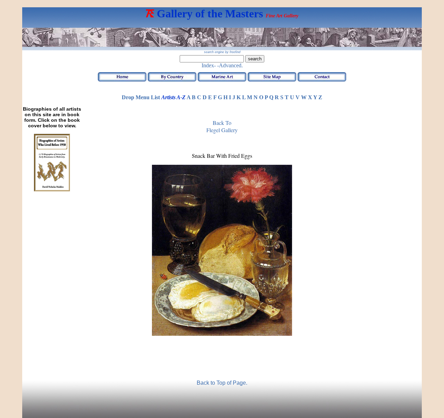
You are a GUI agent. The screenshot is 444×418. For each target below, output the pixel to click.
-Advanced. (230, 65)
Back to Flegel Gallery (222, 126)
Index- (209, 65)
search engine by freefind (222, 52)
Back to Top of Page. (222, 383)
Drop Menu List (141, 97)
